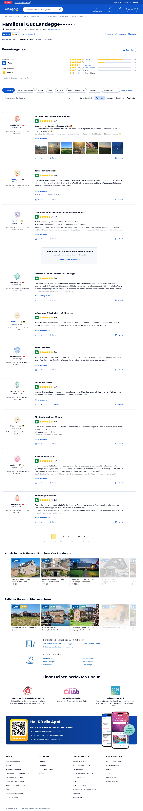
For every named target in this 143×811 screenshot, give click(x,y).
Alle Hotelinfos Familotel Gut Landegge (57, 644)
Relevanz (99, 98)
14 (61, 542)
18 (83, 542)
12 (49, 542)
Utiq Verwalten (78, 778)
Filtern (10, 90)
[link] (97, 9)
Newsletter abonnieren (15, 778)
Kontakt (116, 2)
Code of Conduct (46, 773)
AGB (74, 782)
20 (94, 542)
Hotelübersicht (9, 39)
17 (77, 542)
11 (44, 542)
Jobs (108, 773)
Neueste (109, 98)
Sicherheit (77, 794)
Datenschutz (78, 769)
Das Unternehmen (113, 761)
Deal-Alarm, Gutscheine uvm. (17, 773)
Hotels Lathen (48, 658)
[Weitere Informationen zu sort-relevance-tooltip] (92, 98)
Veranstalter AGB (79, 761)
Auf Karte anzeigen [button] (55, 29)
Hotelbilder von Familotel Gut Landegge (58, 647)
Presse (108, 769)
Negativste (120, 98)
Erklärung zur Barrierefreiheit (84, 790)
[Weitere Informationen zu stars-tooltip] (74, 24)
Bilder (39, 39)
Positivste (131, 98)
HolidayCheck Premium (15, 786)
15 (66, 542)
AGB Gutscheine (79, 786)
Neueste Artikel (112, 782)
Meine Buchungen (13, 761)
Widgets (42, 765)
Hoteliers (42, 761)
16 (72, 542)
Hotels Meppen (89, 661)
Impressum (77, 798)
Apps (8, 790)
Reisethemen (111, 778)
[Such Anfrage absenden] (60, 9)
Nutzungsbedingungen (82, 765)
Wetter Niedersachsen (91, 644)
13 (55, 542)
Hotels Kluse (48, 665)
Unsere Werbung (113, 765)
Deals (7, 2)
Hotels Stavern (88, 658)
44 (79, 536)
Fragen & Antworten (14, 769)
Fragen (48, 39)
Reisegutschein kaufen (15, 782)
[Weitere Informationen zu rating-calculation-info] (28, 78)
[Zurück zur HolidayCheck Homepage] (11, 9)
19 (89, 542)
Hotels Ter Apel (49, 661)
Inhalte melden (12, 798)
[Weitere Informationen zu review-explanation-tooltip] (34, 34)
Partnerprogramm (46, 769)
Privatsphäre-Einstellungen (83, 773)
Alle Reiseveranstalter (14, 794)
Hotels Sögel (87, 665)
